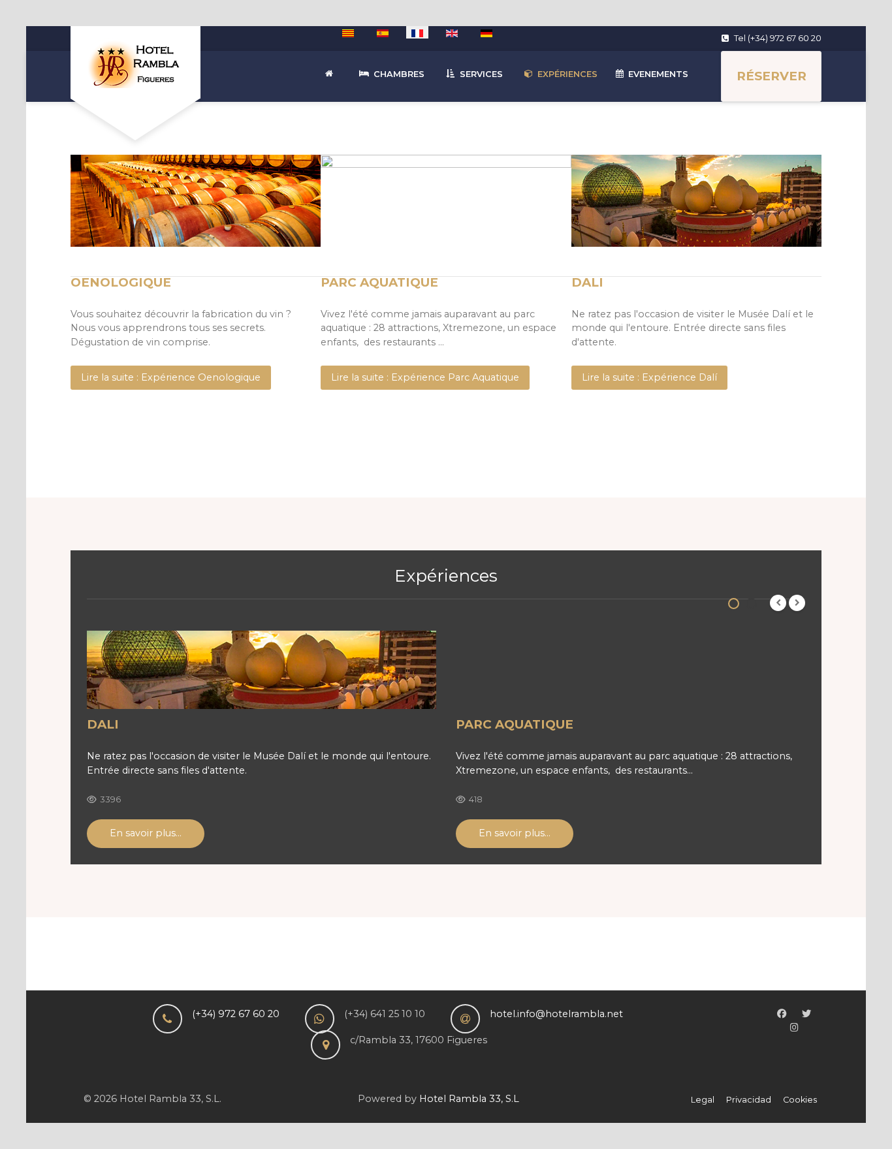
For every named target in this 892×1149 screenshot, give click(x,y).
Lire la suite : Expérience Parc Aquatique (425, 377)
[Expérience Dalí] (261, 670)
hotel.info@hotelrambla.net (556, 1014)
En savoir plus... (146, 833)
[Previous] (778, 603)
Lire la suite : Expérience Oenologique (171, 377)
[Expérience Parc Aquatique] (630, 670)
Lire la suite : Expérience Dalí (649, 377)
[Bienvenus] (331, 74)
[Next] (797, 603)
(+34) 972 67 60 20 (235, 1014)
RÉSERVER (771, 76)
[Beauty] (135, 62)
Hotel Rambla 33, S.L (469, 1099)
